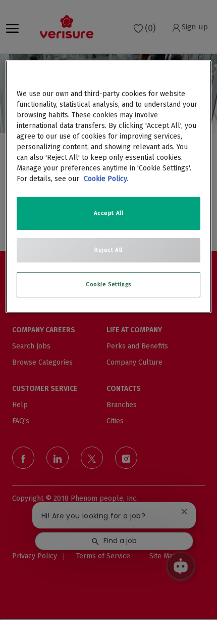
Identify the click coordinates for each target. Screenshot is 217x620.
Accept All (109, 212)
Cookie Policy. (106, 178)
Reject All (108, 249)
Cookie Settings (108, 284)
